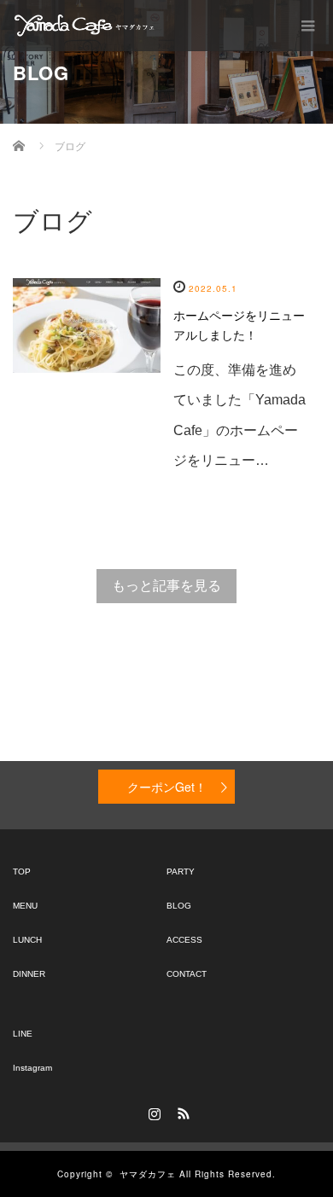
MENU (25, 905)
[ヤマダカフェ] (85, 26)
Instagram (32, 1067)
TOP (22, 871)
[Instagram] (152, 1111)
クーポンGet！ (167, 786)
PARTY (180, 871)
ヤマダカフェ (148, 1174)
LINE (22, 1033)
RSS (181, 1111)
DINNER (29, 974)
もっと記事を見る (166, 585)
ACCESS (184, 939)
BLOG (178, 905)
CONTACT (186, 974)
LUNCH (27, 939)
